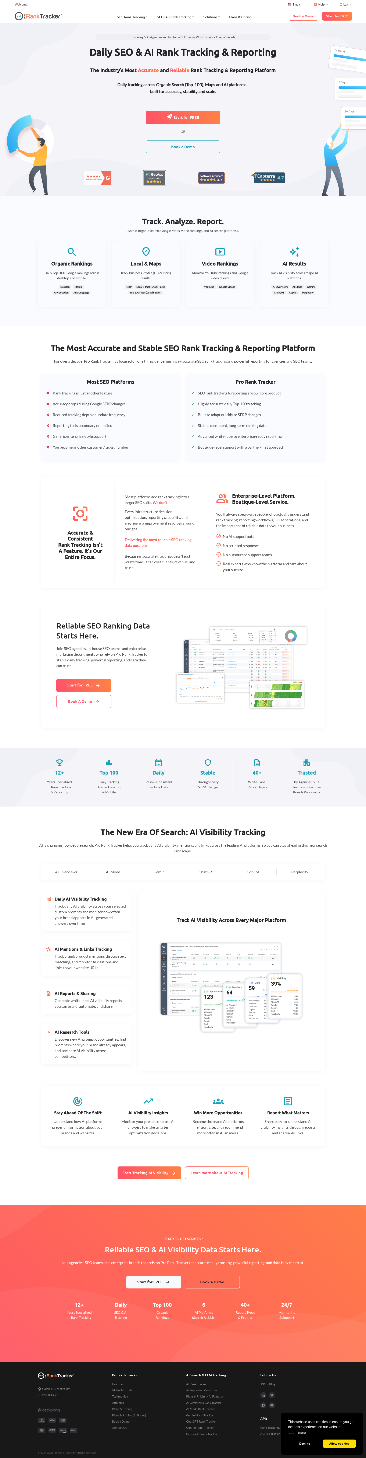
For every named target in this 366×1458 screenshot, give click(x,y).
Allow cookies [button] (339, 1443)
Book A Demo (84, 702)
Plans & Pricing (240, 17)
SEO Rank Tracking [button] (131, 17)
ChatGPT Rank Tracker (201, 1421)
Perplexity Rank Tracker (202, 1434)
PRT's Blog (268, 1384)
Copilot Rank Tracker (200, 1427)
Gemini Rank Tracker (200, 1415)
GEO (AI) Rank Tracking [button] (174, 17)
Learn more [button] (297, 1432)
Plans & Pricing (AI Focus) (129, 1415)
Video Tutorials (122, 1390)
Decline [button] (304, 1443)
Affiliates (118, 1403)
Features (117, 1384)
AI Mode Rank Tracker (200, 1409)
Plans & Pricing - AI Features (205, 1396)
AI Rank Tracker (196, 1384)
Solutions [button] (210, 17)
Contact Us (119, 1427)
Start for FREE (186, 117)
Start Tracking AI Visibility (149, 1173)
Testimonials (120, 1396)
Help (321, 4)
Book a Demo (183, 147)
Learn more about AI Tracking (217, 1173)
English (297, 4)
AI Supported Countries (201, 1390)
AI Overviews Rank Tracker (204, 1403)
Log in (347, 4)
